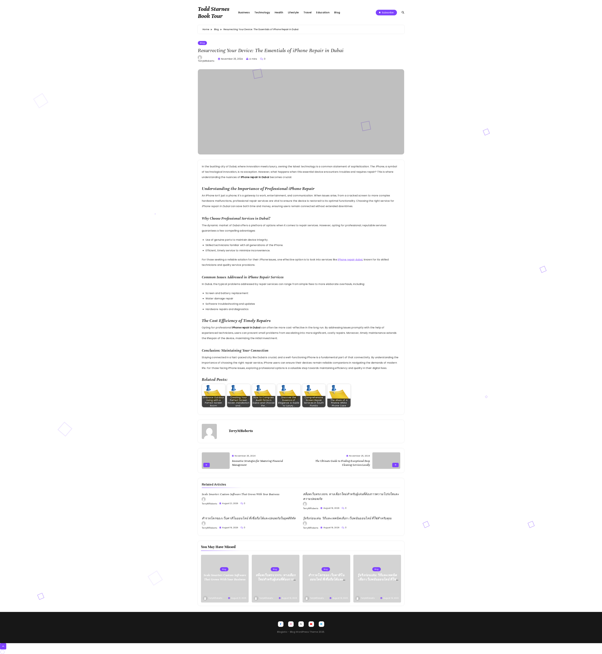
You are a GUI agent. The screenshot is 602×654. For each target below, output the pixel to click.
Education (323, 12)
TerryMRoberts (206, 60)
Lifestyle (293, 12)
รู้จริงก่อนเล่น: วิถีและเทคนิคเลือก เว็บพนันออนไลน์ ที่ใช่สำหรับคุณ (347, 518)
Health (279, 12)
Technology (262, 12)
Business (244, 12)
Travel (308, 12)
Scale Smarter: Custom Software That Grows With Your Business (240, 494)
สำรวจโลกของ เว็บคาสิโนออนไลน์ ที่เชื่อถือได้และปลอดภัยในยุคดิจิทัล (249, 518)
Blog (337, 12)
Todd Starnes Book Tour (213, 12)
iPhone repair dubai (350, 259)
